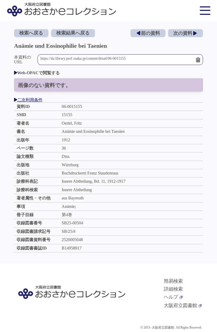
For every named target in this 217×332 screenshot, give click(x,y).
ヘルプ (171, 297)
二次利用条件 (30, 100)
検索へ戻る (31, 33)
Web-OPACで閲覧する (38, 73)
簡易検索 (173, 281)
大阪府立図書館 (180, 305)
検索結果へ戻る (73, 33)
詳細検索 (173, 289)
